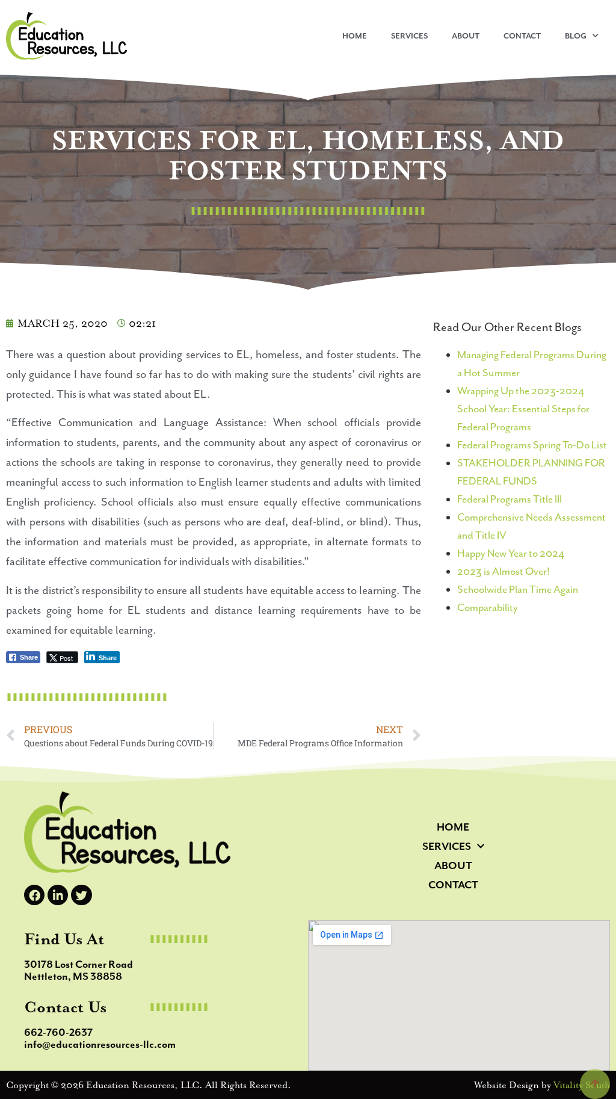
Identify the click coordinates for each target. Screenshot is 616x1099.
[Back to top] (595, 1084)
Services (409, 36)
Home (354, 36)
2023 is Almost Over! (503, 571)
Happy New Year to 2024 (510, 553)
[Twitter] (81, 895)
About (465, 36)
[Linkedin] (58, 895)
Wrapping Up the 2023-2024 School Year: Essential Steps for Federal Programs (523, 408)
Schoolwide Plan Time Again (517, 589)
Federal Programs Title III (509, 499)
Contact (522, 36)
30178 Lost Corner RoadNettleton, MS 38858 (78, 970)
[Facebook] (34, 895)
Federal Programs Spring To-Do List (532, 444)
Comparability (487, 607)
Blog (576, 36)
